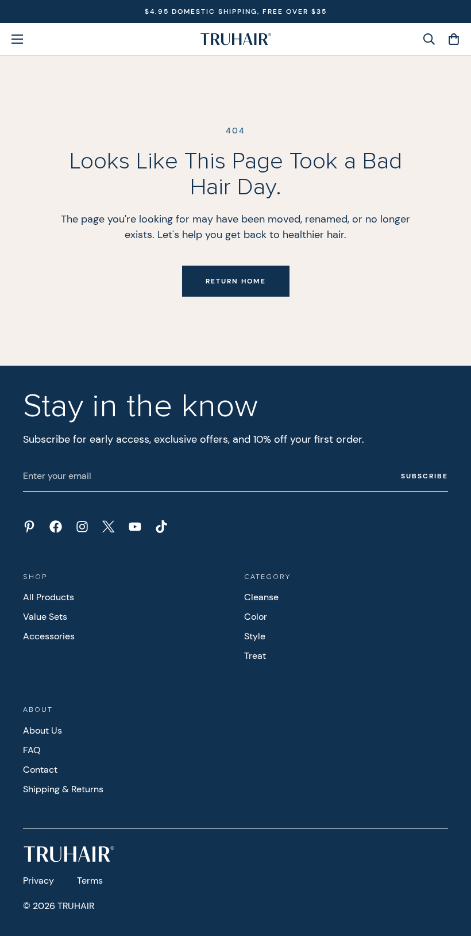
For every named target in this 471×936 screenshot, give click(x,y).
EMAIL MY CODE (141, 553)
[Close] (411, 361)
